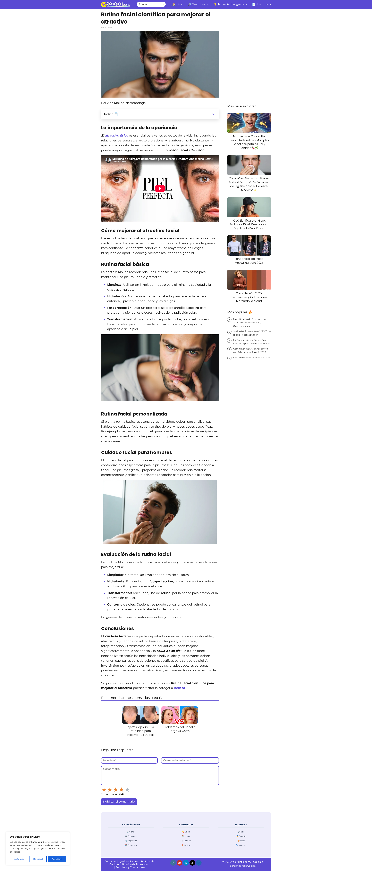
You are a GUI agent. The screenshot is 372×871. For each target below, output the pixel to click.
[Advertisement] (249, 56)
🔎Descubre (196, 4)
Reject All (38, 859)
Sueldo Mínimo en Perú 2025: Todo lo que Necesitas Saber (252, 333)
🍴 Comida (186, 840)
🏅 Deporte (241, 836)
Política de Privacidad (135, 864)
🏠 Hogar (186, 836)
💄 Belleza (186, 845)
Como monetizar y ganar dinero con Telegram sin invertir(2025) (250, 350)
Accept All (57, 859)
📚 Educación (131, 845)
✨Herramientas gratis (228, 4)
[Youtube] (179, 863)
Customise (19, 859)
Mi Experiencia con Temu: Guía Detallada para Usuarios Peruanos (251, 342)
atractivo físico (116, 135)
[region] (38, 848)
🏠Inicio (177, 4)
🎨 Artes (241, 840)
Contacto (110, 861)
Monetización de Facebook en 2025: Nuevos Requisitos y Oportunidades (249, 322)
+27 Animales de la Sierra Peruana (251, 357)
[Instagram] (173, 863)
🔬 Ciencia (131, 831)
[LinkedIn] (199, 863)
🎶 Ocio (241, 831)
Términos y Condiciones (130, 867)
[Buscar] (163, 4)
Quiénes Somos (128, 861)
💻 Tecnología (131, 836)
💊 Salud (186, 831)
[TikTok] (192, 863)
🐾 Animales (241, 845)
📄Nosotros (260, 4)
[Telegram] (186, 863)
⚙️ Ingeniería (131, 840)
